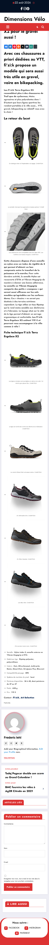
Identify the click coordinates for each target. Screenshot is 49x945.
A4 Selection (27, 697)
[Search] (42, 27)
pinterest (25, 932)
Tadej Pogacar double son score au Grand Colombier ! (24, 775)
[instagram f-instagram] (24, 8)
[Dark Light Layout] (37, 27)
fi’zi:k (16, 697)
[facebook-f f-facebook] (22, 8)
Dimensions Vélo (24, 19)
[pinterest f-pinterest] (27, 8)
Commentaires (8, 824)
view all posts (9, 758)
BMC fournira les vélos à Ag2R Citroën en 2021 (20, 789)
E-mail (6, 862)
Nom (5, 848)
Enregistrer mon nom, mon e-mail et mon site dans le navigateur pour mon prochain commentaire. (21, 880)
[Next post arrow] (43, 788)
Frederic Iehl (12, 737)
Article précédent (11, 769)
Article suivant (10, 783)
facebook (14, 927)
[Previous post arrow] (43, 773)
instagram (35, 927)
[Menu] (7, 27)
